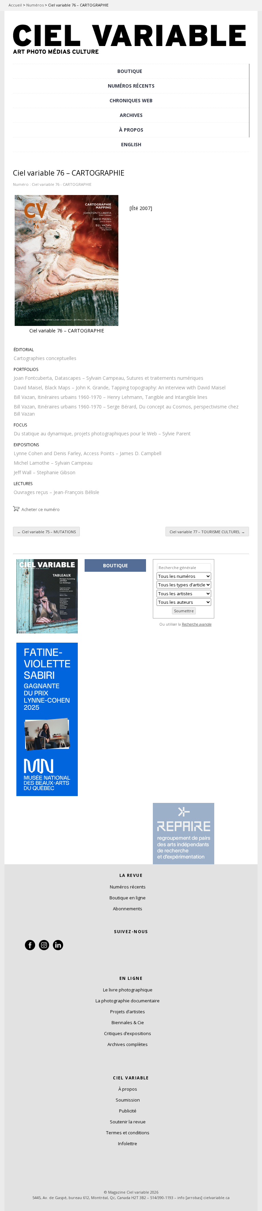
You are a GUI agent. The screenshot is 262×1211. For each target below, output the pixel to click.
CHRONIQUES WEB (131, 100)
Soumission (128, 1100)
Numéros (35, 5)
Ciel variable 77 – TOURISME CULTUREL (207, 531)
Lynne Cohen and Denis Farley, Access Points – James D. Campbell (87, 453)
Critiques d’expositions (127, 1033)
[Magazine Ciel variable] (131, 56)
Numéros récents (128, 887)
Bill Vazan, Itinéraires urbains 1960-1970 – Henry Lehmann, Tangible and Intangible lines (110, 397)
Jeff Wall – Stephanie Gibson (44, 472)
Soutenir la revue (128, 1122)
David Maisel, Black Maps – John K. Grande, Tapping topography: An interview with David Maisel (119, 387)
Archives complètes (127, 1044)
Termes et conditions (127, 1133)
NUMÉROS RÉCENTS (131, 86)
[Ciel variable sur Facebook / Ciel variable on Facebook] (30, 948)
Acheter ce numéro (40, 509)
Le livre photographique (127, 990)
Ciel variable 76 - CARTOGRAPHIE (61, 184)
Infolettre (127, 1143)
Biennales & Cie (128, 1022)
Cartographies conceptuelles (45, 358)
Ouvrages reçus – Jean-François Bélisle (56, 492)
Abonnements (127, 909)
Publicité (127, 1111)
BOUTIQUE (129, 71)
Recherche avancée (197, 624)
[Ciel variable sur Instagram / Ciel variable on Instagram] (44, 948)
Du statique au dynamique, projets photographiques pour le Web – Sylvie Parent (102, 433)
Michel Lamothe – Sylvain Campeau (53, 463)
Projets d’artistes (127, 1011)
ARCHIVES (131, 115)
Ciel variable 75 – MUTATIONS (46, 531)
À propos (127, 1089)
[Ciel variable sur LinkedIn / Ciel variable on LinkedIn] (58, 948)
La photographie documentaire (128, 1001)
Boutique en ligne (128, 898)
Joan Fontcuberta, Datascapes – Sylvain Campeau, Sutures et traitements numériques (108, 378)
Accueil (15, 5)
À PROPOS (131, 129)
